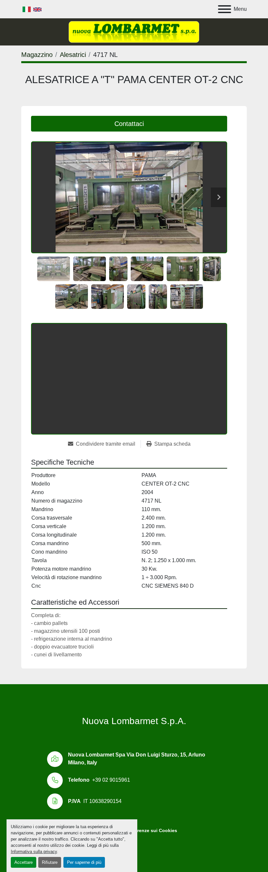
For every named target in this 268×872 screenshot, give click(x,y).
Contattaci (129, 123)
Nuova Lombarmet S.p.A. (134, 721)
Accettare (23, 862)
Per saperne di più (84, 862)
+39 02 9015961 (111, 780)
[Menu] (224, 9)
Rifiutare (50, 862)
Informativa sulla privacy (34, 851)
